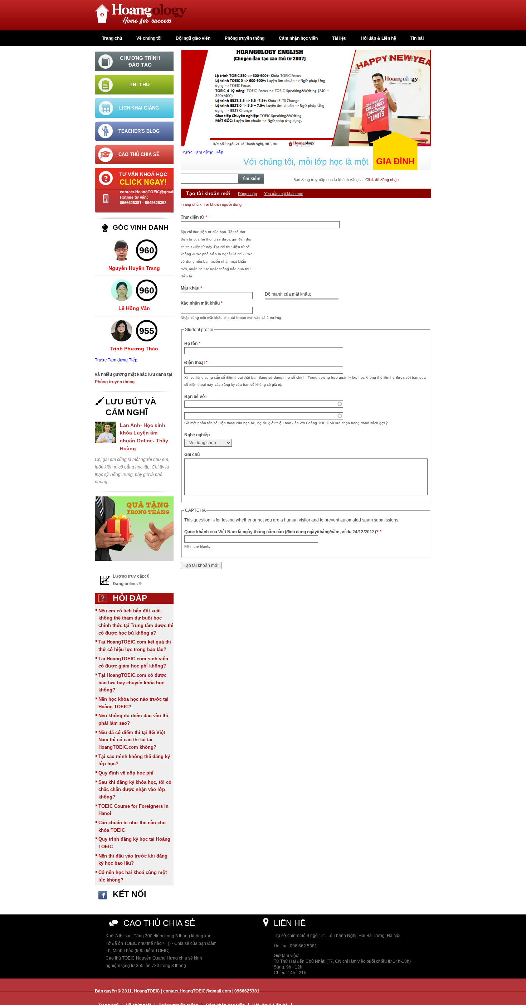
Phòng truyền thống (244, 38)
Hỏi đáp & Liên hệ (378, 38)
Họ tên (192, 343)
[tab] (134, 61)
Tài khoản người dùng (223, 204)
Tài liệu (339, 38)
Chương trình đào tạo (140, 61)
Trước (101, 360)
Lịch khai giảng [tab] (139, 108)
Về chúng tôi (148, 38)
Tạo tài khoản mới (209, 193)
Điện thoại (196, 362)
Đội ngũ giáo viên (193, 38)
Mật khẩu (191, 288)
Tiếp (133, 360)
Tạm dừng (118, 360)
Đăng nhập (247, 193)
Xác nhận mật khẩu (202, 303)
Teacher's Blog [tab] (139, 131)
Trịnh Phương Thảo (134, 348)
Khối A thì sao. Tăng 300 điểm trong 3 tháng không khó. (159, 935)
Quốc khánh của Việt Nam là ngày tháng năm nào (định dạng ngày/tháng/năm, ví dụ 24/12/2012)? (282, 531)
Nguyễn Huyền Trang (134, 268)
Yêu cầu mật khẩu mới (283, 193)
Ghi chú (192, 454)
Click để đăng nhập (382, 180)
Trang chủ (112, 38)
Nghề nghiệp (197, 434)
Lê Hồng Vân (134, 308)
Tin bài (417, 38)
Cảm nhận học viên (298, 38)
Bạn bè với (195, 396)
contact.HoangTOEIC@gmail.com (152, 192)
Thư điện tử (194, 217)
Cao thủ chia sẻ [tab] (139, 154)
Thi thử (140, 84)
